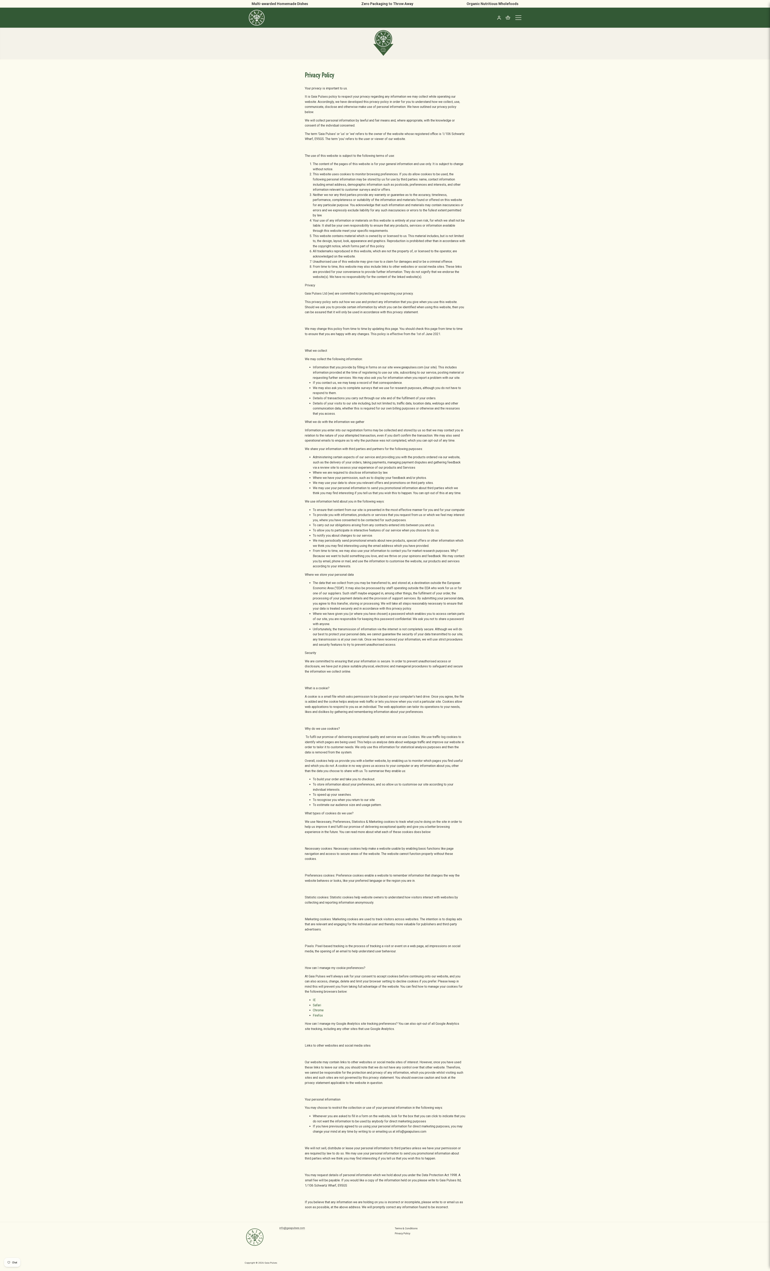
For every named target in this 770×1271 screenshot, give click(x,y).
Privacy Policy (402, 1233)
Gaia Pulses (270, 1262)
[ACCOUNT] (499, 17)
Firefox (318, 1015)
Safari (317, 1005)
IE (314, 1000)
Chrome (318, 1010)
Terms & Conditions (406, 1228)
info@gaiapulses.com (292, 1227)
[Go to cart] (508, 17)
